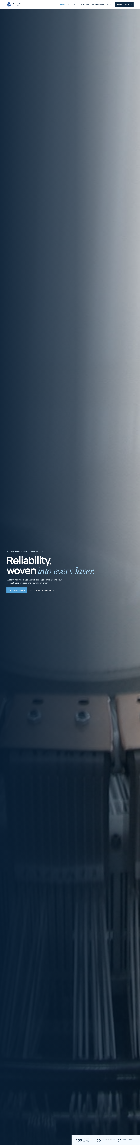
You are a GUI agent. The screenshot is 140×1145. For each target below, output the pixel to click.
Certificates (84, 4)
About (109, 4)
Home (62, 4)
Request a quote (124, 4)
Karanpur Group (98, 4)
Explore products (17, 590)
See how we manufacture (42, 590)
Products (71, 4)
